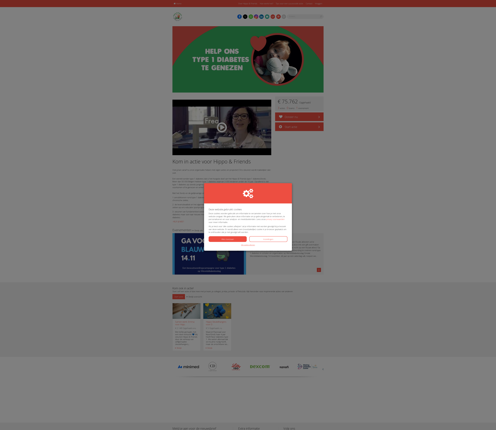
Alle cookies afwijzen (248, 245)
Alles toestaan (227, 239)
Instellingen (268, 239)
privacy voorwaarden (275, 219)
